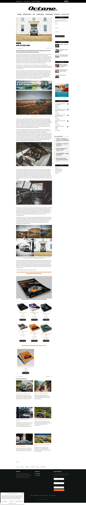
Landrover (32, 466)
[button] (22, 493)
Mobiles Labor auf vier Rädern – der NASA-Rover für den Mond (64, 70)
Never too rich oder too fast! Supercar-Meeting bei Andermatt (62, 159)
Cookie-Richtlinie (10, 503)
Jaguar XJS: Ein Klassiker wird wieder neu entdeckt (61, 149)
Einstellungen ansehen (19, 501)
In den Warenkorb (22, 319)
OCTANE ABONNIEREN (27, 1)
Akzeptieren (4, 501)
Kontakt (32, 495)
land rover (27, 466)
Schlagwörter (66, 136)
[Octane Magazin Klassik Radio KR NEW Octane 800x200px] (34, 81)
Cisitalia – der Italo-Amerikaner (21, 446)
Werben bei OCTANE (19, 1)
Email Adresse (57, 31)
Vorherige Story (20, 48)
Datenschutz (14, 503)
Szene (34, 14)
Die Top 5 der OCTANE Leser (59, 136)
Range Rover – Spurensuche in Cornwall (40, 419)
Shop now (34, 290)
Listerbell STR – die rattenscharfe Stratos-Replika (62, 144)
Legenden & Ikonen (40, 14)
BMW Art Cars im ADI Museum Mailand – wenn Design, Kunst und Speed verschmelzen (64, 65)
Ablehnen (11, 501)
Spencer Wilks (43, 466)
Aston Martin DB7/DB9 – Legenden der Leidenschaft (62, 154)
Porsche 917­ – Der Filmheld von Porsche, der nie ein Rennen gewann (62, 139)
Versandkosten (35, 317)
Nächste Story (48, 48)
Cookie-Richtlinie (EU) (52, 495)
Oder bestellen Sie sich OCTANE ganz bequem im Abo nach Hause (34, 345)
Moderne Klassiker (27, 14)
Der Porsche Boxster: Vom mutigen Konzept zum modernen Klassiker (64, 55)
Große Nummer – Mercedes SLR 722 (64, 44)
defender (22, 466)
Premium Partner (49, 14)
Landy (37, 466)
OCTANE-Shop (57, 14)
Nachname (56, 27)
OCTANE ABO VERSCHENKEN (35, 1)
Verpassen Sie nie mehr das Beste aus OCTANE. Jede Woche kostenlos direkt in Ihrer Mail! (61, 21)
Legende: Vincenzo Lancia (63, 75)
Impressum (41, 495)
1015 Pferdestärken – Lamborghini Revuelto (64, 50)
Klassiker (19, 14)
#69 (17, 466)
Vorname (56, 23)
